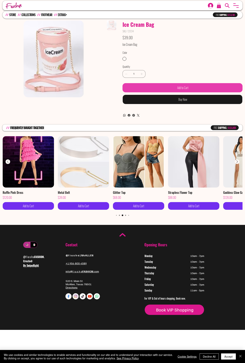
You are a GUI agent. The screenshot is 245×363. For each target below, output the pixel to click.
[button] (236, 5)
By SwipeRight (31, 265)
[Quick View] (28, 162)
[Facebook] (129, 115)
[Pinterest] (134, 115)
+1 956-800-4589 (76, 263)
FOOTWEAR (46, 14)
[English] (26, 245)
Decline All (209, 356)
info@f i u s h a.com (82, 271)
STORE (12, 14)
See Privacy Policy (128, 358)
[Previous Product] (8, 161)
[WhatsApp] (124, 115)
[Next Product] (237, 161)
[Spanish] (33, 245)
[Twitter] (138, 115)
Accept (228, 356)
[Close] (240, 356)
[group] (122, 173)
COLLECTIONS (28, 14)
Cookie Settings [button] (187, 356)
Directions (72, 287)
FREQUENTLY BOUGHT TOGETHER (27, 127)
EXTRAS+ (62, 14)
